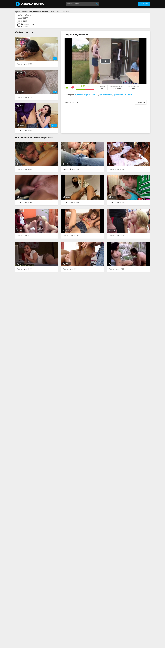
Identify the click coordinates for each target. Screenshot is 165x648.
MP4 (133, 88)
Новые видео (144, 3)
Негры (86, 95)
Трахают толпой (105, 95)
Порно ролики (23, 20)
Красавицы (93, 95)
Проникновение (119, 95)
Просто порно (22, 17)
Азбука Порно (32, 4)
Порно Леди (22, 21)
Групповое (78, 95)
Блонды (130, 95)
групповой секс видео (39, 12)
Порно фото (22, 14)
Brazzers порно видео (25, 24)
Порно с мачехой (24, 16)
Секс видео (21, 19)
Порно (19, 23)
